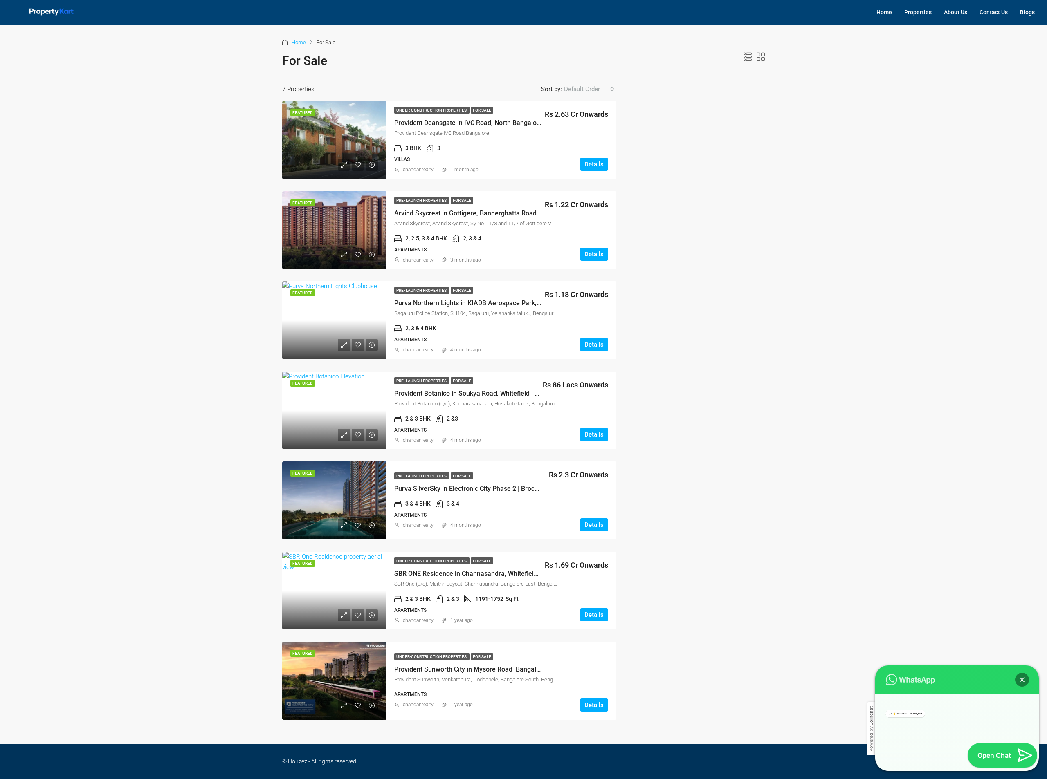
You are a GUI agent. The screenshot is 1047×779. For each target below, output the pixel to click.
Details (594, 164)
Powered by (871, 707)
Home (884, 12)
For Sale (482, 110)
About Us (955, 12)
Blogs (1027, 12)
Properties (918, 12)
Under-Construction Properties (431, 110)
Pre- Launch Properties (421, 200)
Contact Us (994, 12)
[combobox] (589, 89)
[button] (1022, 658)
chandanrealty (418, 169)
